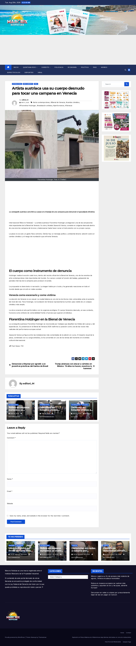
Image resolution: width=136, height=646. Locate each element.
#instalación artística (44, 106)
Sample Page (127, 642)
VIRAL (40, 72)
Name (10, 479)
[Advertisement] (68, 50)
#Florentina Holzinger (27, 106)
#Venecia (68, 106)
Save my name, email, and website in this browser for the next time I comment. (39, 516)
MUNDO (104, 67)
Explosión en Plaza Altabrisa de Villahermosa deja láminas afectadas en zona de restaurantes (101, 637)
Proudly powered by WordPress (15, 637)
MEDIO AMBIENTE (28, 84)
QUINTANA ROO (29, 67)
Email (9, 491)
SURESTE (45, 67)
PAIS (95, 67)
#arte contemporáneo (41, 102)
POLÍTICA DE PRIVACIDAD (113, 642)
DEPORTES (29, 72)
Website (10, 504)
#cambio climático (72, 102)
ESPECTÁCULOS (13, 72)
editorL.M (25, 100)
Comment (11, 438)
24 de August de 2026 (18, 554)
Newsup (33, 637)
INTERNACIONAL (17, 84)
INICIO (16, 67)
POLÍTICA (85, 67)
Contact (128, 632)
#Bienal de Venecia (58, 102)
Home (122, 632)
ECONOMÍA (72, 67)
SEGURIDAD (20, 545)
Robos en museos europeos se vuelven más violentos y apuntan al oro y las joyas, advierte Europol (109, 585)
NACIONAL (85, 404)
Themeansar (42, 637)
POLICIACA (59, 67)
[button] (125, 70)
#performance (58, 106)
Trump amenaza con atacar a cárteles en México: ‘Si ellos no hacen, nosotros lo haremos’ (73, 366)
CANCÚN (74, 545)
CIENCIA (106, 545)
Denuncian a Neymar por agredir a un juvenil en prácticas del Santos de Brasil (30, 365)
